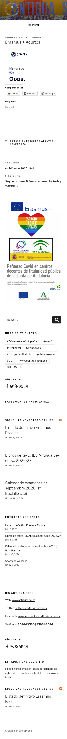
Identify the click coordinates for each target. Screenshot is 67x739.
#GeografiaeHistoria (19, 354)
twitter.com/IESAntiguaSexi (31, 608)
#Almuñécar (14, 347)
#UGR (10, 360)
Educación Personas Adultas (32, 141)
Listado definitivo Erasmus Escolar (25, 525)
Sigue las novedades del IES (29, 420)
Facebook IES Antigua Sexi (28, 401)
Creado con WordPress (18, 730)
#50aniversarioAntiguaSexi (23, 341)
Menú (35, 24)
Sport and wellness (16, 561)
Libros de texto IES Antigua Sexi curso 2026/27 (33, 535)
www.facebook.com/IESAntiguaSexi (39, 616)
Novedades (18, 144)
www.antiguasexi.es (23, 600)
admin (36, 37)
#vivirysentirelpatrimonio (33, 360)
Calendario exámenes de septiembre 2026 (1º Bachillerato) (26, 488)
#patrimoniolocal (45, 354)
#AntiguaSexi (33, 347)
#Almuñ (47, 341)
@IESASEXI (14, 367)
